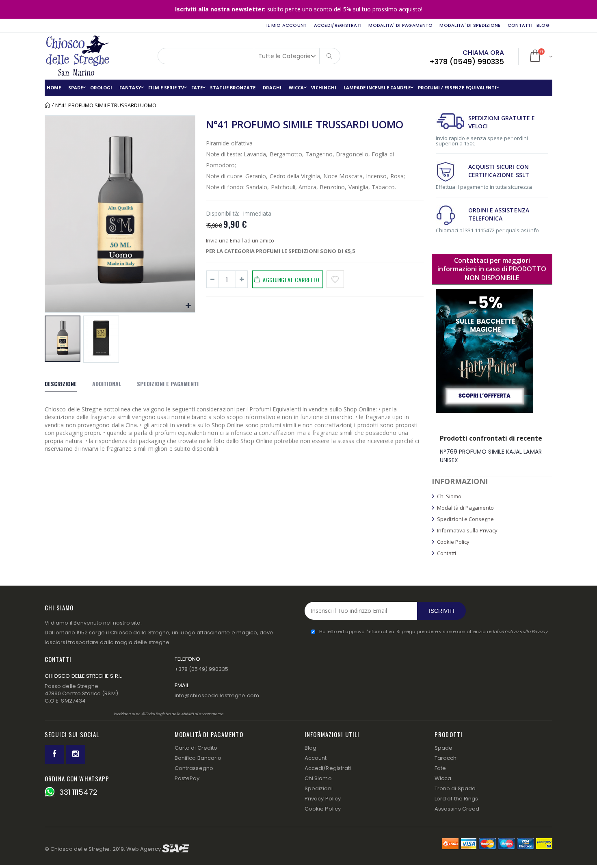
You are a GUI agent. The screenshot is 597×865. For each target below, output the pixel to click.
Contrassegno (194, 768)
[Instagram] (75, 754)
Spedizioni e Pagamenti (168, 383)
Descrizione (61, 383)
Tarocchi (446, 758)
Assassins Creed (457, 809)
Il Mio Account (286, 25)
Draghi (272, 87)
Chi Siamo (449, 496)
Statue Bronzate (232, 87)
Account (316, 758)
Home (48, 105)
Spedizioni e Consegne (465, 519)
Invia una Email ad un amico (240, 240)
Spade (75, 87)
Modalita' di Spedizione (469, 25)
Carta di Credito (196, 748)
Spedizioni (319, 788)
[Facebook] (54, 754)
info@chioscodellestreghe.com (217, 695)
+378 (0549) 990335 (466, 61)
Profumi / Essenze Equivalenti (457, 87)
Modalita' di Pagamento (400, 25)
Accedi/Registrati (338, 25)
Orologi (101, 87)
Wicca (296, 87)
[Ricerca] (330, 56)
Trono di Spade (455, 788)
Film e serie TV (166, 87)
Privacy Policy (323, 798)
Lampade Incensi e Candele (377, 87)
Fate (197, 87)
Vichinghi (323, 87)
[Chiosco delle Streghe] (73, 56)
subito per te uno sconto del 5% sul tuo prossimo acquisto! (298, 9)
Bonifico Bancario (198, 758)
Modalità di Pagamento (465, 507)
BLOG (542, 25)
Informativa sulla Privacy (467, 530)
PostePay (187, 778)
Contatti (520, 25)
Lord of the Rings (456, 798)
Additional (106, 383)
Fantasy (130, 87)
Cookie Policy (453, 541)
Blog (310, 748)
